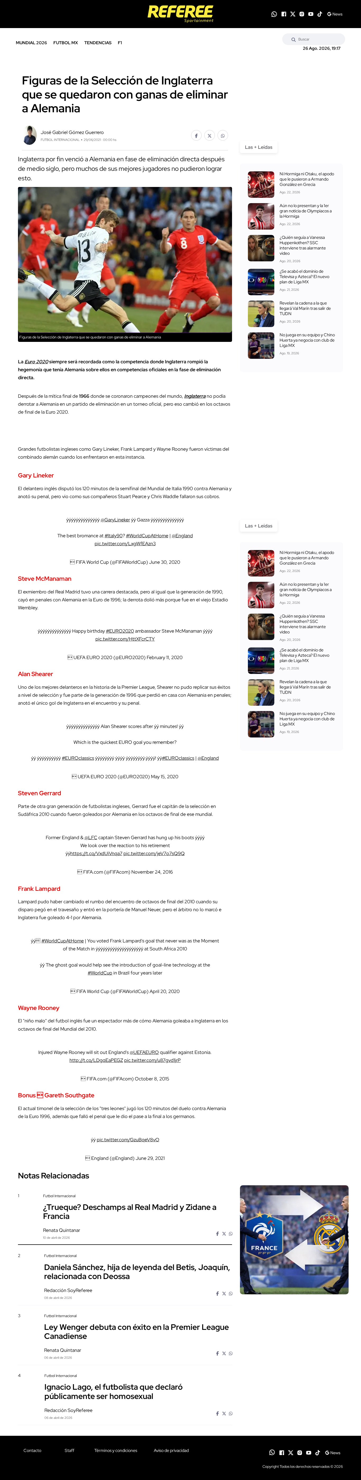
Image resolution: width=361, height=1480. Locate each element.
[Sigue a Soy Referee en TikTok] (319, 14)
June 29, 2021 (150, 1158)
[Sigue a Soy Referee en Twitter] (292, 14)
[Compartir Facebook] (196, 135)
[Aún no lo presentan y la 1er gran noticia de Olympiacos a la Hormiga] (261, 216)
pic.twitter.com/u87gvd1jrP (152, 1060)
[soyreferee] (180, 14)
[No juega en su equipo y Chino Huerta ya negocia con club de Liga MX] (261, 345)
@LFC (91, 837)
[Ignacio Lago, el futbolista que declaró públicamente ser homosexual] (294, 1418)
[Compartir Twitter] (209, 135)
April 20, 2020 (165, 991)
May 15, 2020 (164, 776)
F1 (120, 43)
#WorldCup (100, 973)
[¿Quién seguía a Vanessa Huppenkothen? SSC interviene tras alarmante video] (261, 248)
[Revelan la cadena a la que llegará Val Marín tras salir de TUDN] (261, 314)
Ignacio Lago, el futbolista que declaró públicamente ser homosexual (113, 1391)
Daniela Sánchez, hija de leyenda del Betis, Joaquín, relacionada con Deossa (137, 1271)
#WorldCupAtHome (147, 536)
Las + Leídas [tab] (258, 147)
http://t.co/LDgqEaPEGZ (96, 1060)
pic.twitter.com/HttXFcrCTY (125, 639)
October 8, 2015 (152, 1079)
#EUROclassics (78, 758)
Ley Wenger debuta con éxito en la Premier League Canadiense (136, 1331)
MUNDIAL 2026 (31, 43)
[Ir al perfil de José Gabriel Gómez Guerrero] (29, 135)
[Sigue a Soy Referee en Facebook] (283, 14)
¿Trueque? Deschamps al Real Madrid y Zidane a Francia (129, 1211)
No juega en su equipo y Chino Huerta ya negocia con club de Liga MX (307, 340)
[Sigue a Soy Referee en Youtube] (310, 14)
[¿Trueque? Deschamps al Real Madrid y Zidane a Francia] (294, 1239)
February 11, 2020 (165, 657)
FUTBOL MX (65, 43)
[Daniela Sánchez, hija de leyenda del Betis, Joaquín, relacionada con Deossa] (294, 1298)
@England (182, 536)
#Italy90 (114, 536)
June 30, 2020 (164, 562)
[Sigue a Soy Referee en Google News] (334, 14)
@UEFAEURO (144, 1052)
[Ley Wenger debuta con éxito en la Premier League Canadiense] (294, 1358)
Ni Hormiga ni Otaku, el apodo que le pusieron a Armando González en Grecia (307, 179)
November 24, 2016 (152, 872)
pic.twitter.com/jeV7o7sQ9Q (154, 853)
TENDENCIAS (98, 43)
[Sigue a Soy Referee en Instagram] (301, 14)
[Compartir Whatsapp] (222, 135)
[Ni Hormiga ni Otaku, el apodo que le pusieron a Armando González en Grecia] (261, 184)
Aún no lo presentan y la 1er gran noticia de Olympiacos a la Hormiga (306, 211)
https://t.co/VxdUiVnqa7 (96, 853)
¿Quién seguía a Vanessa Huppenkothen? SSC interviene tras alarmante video (303, 245)
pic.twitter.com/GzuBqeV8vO (128, 1140)
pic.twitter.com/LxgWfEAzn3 (125, 543)
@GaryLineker (115, 520)
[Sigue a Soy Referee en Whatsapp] (274, 14)
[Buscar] (293, 39)
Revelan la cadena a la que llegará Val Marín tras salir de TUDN (305, 308)
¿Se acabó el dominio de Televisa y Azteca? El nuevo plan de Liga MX (304, 277)
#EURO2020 (120, 631)
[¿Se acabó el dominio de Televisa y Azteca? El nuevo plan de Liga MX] (261, 282)
